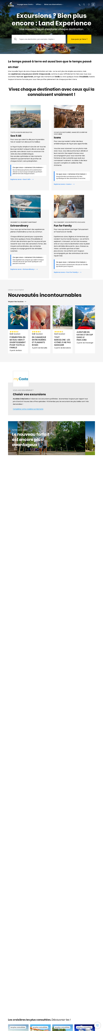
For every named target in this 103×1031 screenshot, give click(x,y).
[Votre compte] (93, 4)
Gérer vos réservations (53, 4)
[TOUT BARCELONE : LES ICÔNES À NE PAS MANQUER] (63, 329)
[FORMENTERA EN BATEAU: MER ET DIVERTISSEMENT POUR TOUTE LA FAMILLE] (18, 329)
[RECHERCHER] (84, 4)
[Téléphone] (79, 4)
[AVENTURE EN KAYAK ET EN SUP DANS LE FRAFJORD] (85, 329)
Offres (38, 4)
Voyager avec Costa (25, 4)
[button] (89, 4)
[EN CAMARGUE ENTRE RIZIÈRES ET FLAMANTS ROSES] (40, 329)
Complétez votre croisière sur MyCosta (28, 409)
